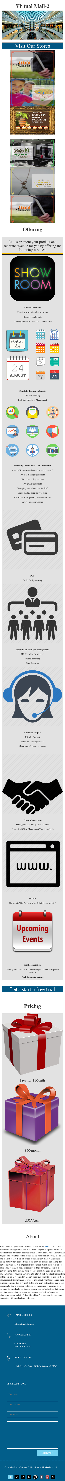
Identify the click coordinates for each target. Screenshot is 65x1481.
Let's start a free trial (32, 989)
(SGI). (48, 1246)
